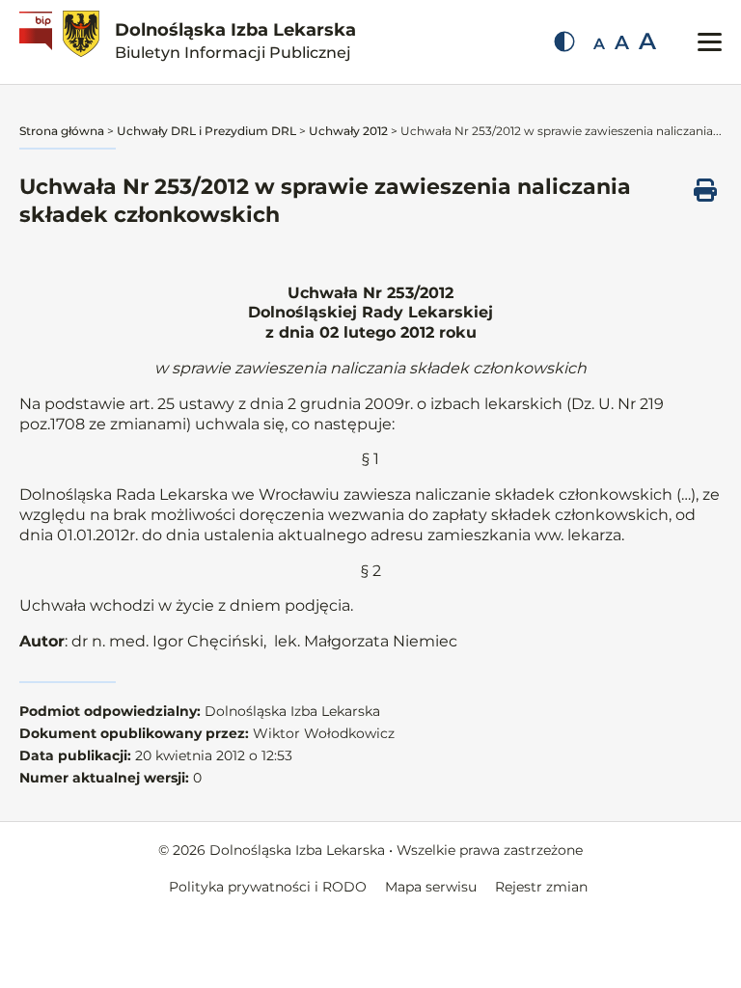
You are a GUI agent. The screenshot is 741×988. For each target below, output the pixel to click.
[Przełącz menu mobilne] (710, 42)
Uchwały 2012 (348, 131)
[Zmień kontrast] (564, 41)
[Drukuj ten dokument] (705, 190)
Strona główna (61, 131)
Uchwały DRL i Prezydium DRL (206, 131)
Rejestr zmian (541, 886)
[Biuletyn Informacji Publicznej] (38, 42)
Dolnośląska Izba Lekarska (235, 40)
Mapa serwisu (431, 886)
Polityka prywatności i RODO (268, 886)
